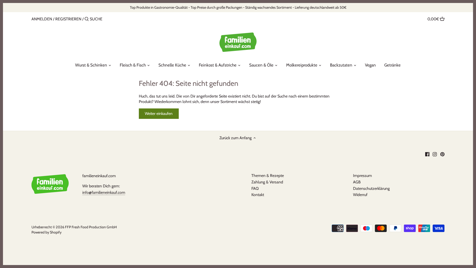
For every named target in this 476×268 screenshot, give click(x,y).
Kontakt (257, 194)
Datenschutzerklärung (371, 188)
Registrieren (68, 19)
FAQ (255, 188)
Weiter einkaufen (159, 113)
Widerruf (360, 194)
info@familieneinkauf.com (103, 192)
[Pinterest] (442, 154)
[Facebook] (427, 154)
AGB (357, 182)
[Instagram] (435, 154)
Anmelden (41, 19)
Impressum (362, 175)
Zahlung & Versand (267, 182)
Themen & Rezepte (267, 175)
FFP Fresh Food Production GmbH (91, 227)
